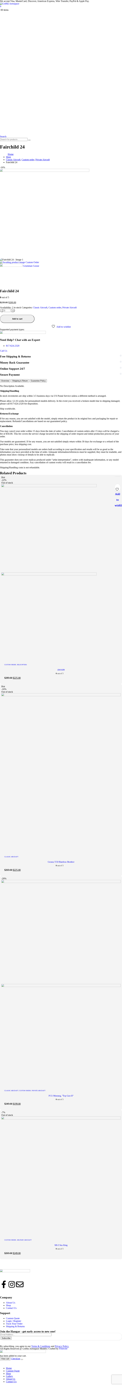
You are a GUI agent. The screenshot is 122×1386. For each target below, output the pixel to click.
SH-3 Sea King (61, 1245)
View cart (5, 1359)
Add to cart (17, 319)
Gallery (9, 1376)
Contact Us (11, 1381)
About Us (10, 1379)
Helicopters (22, 664)
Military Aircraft (24, 1240)
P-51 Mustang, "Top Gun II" (61, 1096)
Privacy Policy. (62, 1346)
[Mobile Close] (2, 1363)
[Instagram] (11, 1284)
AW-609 (61, 670)
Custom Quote (13, 1371)
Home (9, 1368)
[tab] (5, 380)
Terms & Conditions (40, 1346)
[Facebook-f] (3, 1284)
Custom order (55, 307)
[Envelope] (20, 1284)
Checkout (15, 1358)
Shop (8, 1373)
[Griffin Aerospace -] (9, 3)
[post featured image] (61, 695)
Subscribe (6, 1338)
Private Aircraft (69, 307)
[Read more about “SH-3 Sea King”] (118, 476)
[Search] (29, 140)
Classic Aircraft (40, 307)
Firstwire (63, 1348)
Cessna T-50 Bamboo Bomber (61, 862)
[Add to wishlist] (117, 488)
